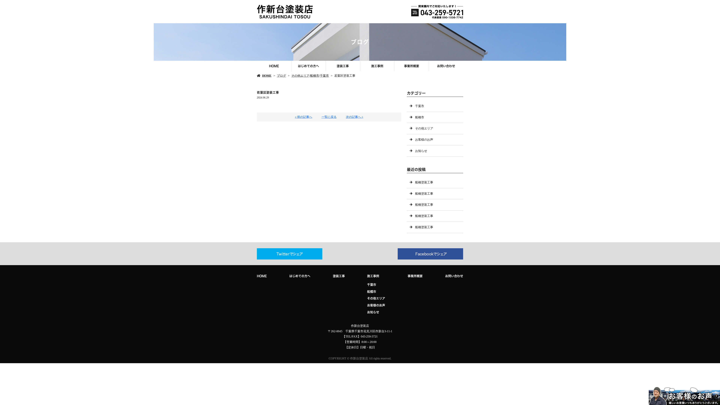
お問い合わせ (446, 66)
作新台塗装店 (360, 325)
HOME (274, 66)
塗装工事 (343, 66)
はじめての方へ (308, 66)
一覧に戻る (329, 116)
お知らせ (421, 150)
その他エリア (300, 75)
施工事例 (377, 66)
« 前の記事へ (303, 116)
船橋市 (314, 75)
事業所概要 (411, 66)
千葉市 (324, 75)
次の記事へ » (354, 116)
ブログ (281, 75)
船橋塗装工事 (424, 182)
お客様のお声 (424, 139)
